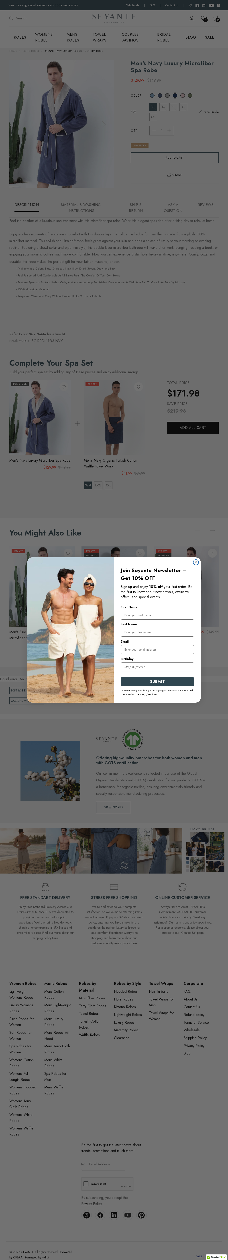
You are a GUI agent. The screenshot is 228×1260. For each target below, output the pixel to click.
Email (125, 641)
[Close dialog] (196, 562)
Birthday (127, 659)
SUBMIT (157, 681)
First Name (129, 607)
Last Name (129, 624)
